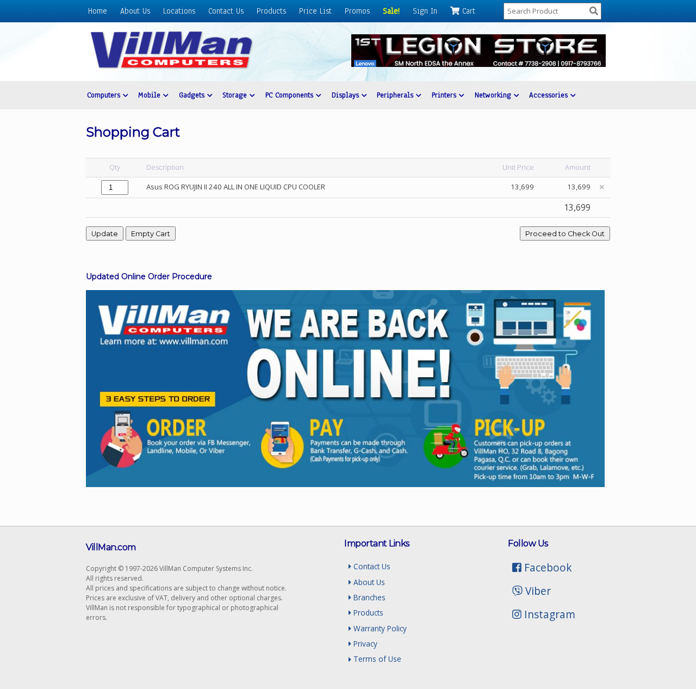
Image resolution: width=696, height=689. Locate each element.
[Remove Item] (602, 187)
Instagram (548, 614)
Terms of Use (376, 659)
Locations (179, 10)
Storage (236, 95)
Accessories (549, 95)
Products (271, 10)
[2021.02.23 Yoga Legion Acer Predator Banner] (478, 64)
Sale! (391, 10)
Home (97, 10)
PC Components (290, 95)
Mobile (150, 95)
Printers (445, 95)
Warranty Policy (379, 628)
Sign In (425, 10)
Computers (105, 95)
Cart (467, 10)
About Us (135, 10)
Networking (494, 95)
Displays (347, 95)
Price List (315, 10)
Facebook (546, 567)
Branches (368, 597)
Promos (357, 10)
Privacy (364, 643)
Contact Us (226, 10)
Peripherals (396, 95)
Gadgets (193, 95)
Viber (537, 590)
